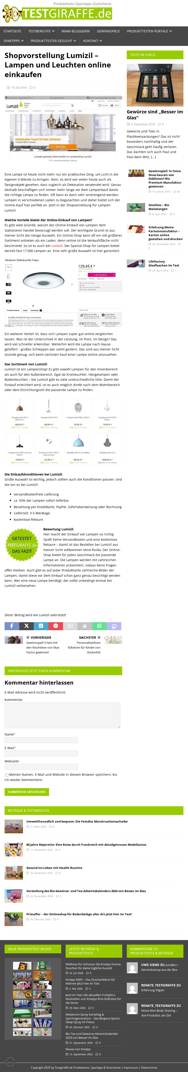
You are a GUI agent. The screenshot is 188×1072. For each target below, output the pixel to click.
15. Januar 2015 (161, 191)
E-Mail (9, 748)
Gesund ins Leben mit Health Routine (54, 868)
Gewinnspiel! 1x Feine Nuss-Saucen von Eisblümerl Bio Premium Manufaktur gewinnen (165, 179)
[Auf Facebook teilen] (12, 626)
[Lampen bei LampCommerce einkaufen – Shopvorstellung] (22, 1032)
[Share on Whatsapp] (99, 626)
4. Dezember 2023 (143, 124)
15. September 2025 (81, 1054)
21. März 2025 (38, 826)
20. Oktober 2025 (79, 1027)
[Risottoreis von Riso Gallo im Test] (42, 965)
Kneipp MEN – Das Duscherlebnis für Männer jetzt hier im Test (90, 981)
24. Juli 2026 (76, 973)
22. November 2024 (41, 896)
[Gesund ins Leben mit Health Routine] (14, 873)
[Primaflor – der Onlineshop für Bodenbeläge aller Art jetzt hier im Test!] (14, 919)
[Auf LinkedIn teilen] (41, 626)
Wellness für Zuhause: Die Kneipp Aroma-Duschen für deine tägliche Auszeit (93, 966)
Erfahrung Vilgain (152, 990)
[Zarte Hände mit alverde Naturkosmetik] (42, 1032)
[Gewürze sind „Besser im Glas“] (155, 85)
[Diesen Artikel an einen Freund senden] (70, 626)
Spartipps (12, 41)
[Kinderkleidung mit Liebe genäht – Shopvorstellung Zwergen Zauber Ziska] (22, 985)
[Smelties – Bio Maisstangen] (136, 207)
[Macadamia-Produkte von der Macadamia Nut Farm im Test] (22, 1023)
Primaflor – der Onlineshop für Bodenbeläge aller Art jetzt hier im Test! (79, 914)
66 (178, 191)
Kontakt (90, 41)
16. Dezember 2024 (41, 873)
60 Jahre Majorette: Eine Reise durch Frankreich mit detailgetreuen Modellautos (86, 844)
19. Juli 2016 (19, 87)
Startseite (12, 31)
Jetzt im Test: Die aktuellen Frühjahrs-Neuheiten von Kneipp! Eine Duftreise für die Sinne (93, 999)
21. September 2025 (81, 1042)
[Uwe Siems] (132, 971)
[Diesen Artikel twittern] (26, 626)
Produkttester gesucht (51, 41)
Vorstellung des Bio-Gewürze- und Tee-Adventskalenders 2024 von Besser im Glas (86, 891)
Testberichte (39, 31)
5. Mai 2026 (76, 988)
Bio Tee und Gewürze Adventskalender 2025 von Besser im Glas (92, 1036)
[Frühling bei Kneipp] (42, 1013)
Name (9, 734)
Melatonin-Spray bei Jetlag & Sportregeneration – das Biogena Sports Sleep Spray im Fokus (93, 1018)
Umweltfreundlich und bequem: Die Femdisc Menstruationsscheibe (77, 821)
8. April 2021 (159, 214)
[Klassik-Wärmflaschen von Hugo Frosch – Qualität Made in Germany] (22, 995)
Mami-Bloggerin (76, 31)
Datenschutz (149, 1067)
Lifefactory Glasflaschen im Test (164, 263)
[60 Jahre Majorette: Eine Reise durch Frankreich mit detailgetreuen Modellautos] (14, 849)
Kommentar (14, 699)
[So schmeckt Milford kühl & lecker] (22, 976)
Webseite (12, 761)
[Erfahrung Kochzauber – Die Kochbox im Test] (22, 1013)
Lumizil (57, 246)
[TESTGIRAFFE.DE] (57, 24)
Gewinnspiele (108, 31)
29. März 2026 (77, 1008)
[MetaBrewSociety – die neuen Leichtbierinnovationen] (42, 985)
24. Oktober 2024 (40, 919)
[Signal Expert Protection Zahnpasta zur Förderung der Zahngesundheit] (42, 1023)
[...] (153, 157)
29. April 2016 (160, 270)
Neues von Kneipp (78, 1049)
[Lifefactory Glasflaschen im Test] (136, 263)
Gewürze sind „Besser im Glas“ (155, 115)
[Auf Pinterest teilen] (55, 626)
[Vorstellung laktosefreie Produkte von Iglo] (42, 995)
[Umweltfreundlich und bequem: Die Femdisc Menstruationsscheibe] (14, 826)
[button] (10, 1062)
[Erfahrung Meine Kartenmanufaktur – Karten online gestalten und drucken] (136, 229)
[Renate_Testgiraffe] (132, 991)
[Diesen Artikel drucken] (84, 626)
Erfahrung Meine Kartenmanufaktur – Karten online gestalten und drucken (166, 233)
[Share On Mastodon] (114, 626)
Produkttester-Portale (147, 31)
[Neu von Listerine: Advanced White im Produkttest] (22, 1004)
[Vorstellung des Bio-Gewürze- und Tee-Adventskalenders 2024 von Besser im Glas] (14, 896)
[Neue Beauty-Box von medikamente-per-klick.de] (42, 1004)
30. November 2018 (163, 244)
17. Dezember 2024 (41, 849)
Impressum (131, 1067)
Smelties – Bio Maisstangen (159, 207)
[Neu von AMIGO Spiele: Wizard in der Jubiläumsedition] (22, 966)
